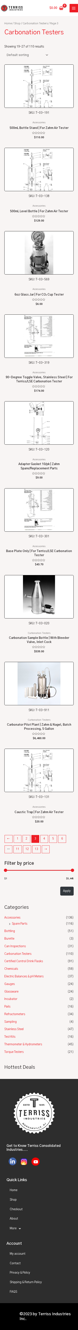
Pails (7, 1006)
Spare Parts (19, 923)
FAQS (13, 1291)
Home (8, 23)
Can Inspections (15, 946)
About (14, 1218)
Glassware (11, 991)
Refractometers (14, 1014)
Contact (15, 1263)
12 (27, 849)
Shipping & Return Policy (26, 1282)
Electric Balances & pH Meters (24, 976)
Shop (17, 23)
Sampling (10, 1021)
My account (17, 1253)
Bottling (9, 931)
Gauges (9, 984)
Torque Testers (14, 1052)
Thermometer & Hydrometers (23, 1044)
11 (17, 849)
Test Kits (9, 1036)
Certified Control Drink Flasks (23, 961)
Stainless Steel (14, 1029)
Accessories (12, 917)
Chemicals (11, 968)
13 (36, 849)
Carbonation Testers (17, 953)
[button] (39, 1229)
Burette (9, 938)
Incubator (10, 999)
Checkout (16, 1209)
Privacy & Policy (20, 1272)
